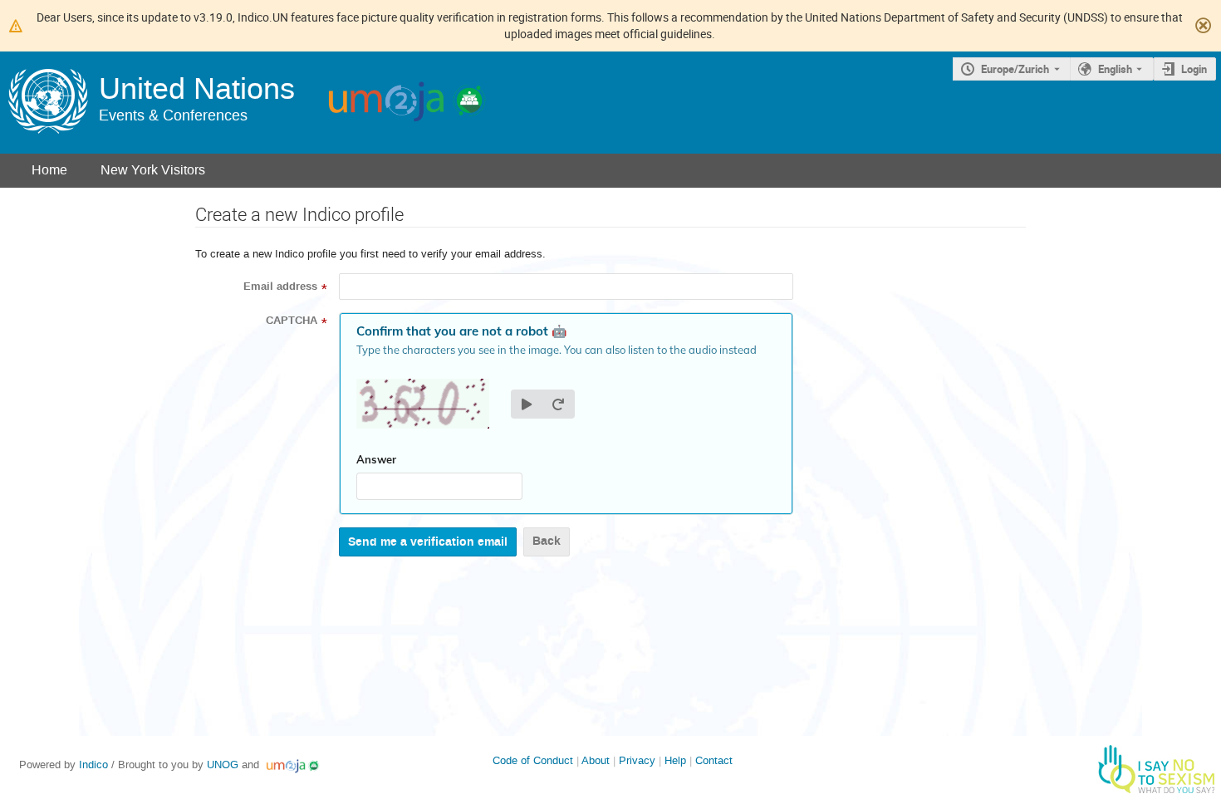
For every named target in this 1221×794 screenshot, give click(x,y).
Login (1194, 68)
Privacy (637, 760)
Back (546, 541)
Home (49, 170)
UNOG (222, 764)
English (1115, 68)
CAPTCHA (291, 320)
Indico (93, 764)
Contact (714, 760)
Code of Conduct (533, 760)
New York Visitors (153, 170)
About (595, 760)
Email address (280, 286)
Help (675, 760)
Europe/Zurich (1015, 68)
